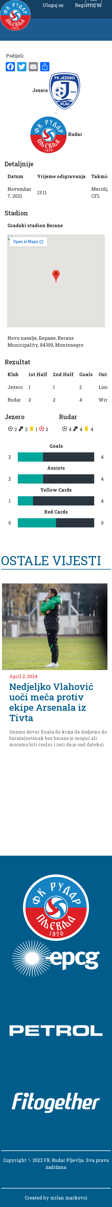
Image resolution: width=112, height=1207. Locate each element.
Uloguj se (53, 5)
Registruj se (88, 5)
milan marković (68, 1198)
